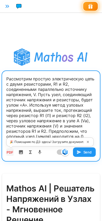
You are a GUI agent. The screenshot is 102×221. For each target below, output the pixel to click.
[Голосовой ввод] (39, 152)
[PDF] (10, 152)
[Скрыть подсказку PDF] (88, 142)
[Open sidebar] (7, 6)
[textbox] (51, 110)
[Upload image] (21, 152)
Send (87, 152)
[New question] (19, 6)
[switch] (65, 152)
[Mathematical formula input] (30, 152)
